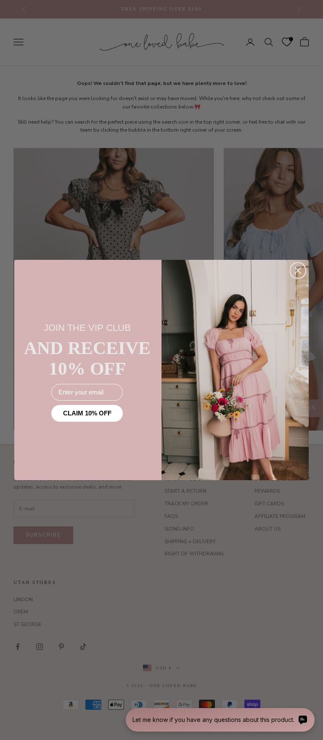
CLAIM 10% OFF (87, 413)
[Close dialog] (298, 270)
